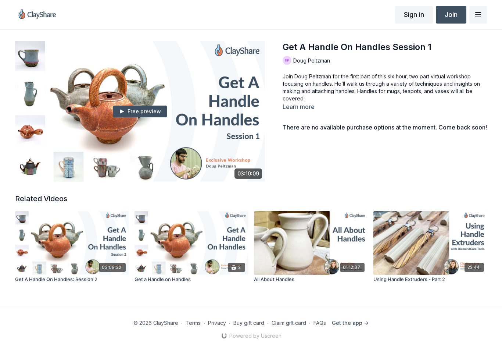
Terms (193, 323)
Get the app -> (350, 323)
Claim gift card (289, 323)
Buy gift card (248, 323)
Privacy (217, 323)
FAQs (319, 323)
